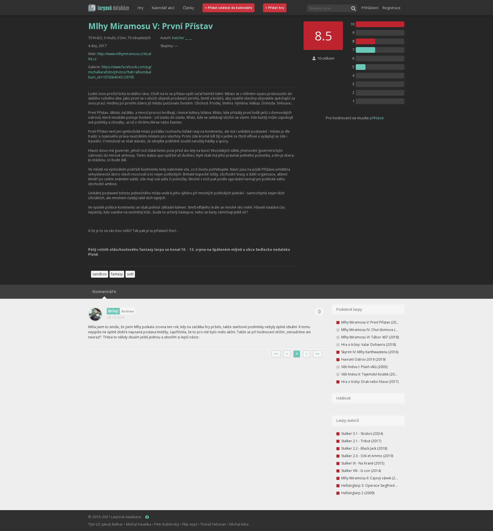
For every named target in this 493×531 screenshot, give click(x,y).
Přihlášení (369, 7)
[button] (108, 8)
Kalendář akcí (163, 7)
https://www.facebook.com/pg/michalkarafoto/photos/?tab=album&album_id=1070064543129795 (119, 72)
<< (276, 354)
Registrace (392, 7)
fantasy (117, 274)
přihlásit (376, 117)
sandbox (99, 274)
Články (188, 7)
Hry (140, 7)
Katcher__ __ (182, 37)
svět (130, 274)
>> (318, 354)
